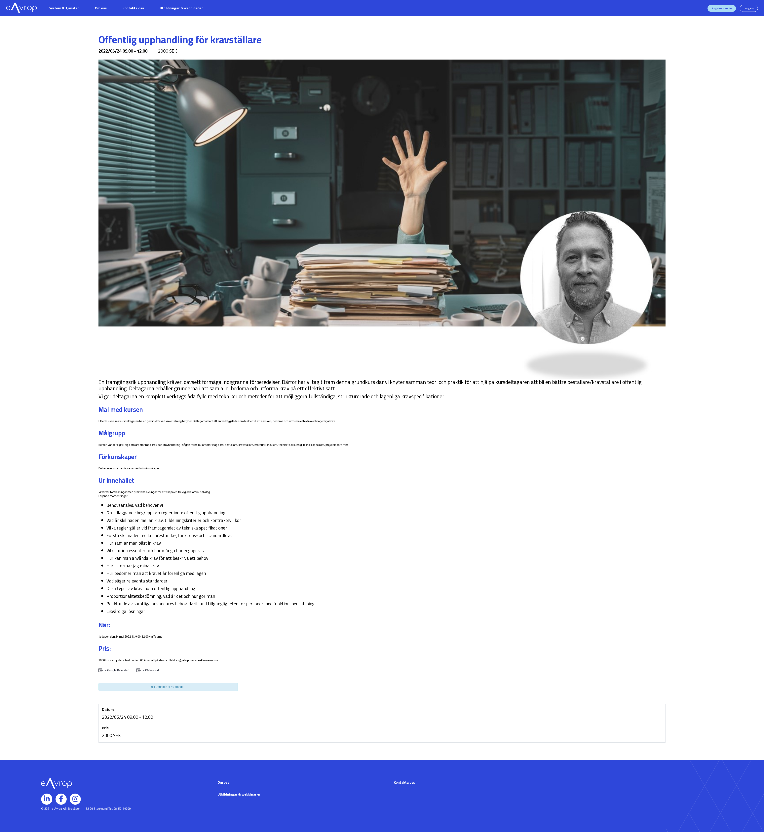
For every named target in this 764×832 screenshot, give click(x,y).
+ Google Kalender (117, 670)
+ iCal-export (151, 670)
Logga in (749, 8)
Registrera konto (722, 8)
